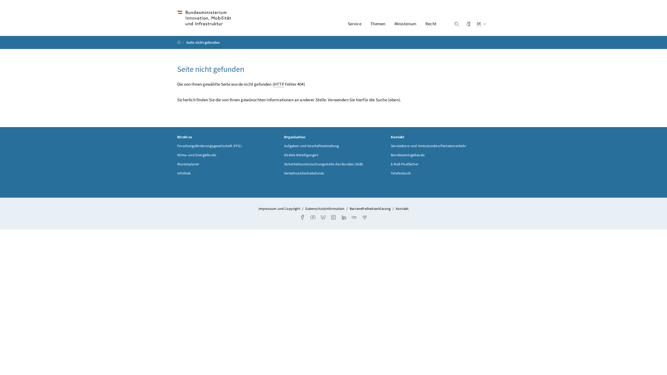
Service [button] (354, 24)
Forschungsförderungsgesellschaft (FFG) (209, 145)
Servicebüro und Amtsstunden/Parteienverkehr (428, 145)
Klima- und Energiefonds (196, 155)
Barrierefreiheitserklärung (370, 208)
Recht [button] (430, 24)
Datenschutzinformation (324, 208)
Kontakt (402, 208)
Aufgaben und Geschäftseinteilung (311, 145)
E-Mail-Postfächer (404, 164)
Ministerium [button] (405, 24)
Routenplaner (188, 164)
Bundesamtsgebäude (408, 155)
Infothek (184, 173)
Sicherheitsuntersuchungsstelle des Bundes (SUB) (323, 164)
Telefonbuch (401, 173)
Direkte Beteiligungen (301, 155)
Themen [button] (377, 24)
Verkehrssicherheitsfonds (304, 173)
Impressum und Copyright (279, 208)
